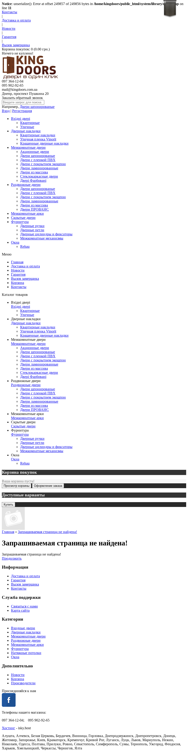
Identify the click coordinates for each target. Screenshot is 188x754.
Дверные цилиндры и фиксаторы (46, 234)
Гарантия (9, 37)
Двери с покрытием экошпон (43, 164)
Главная (17, 262)
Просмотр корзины (16, 485)
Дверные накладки (26, 131)
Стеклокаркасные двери (39, 176)
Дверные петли (32, 230)
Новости (8, 28)
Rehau (25, 246)
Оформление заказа (48, 485)
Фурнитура (20, 222)
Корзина (17, 283)
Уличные (27, 127)
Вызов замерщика (16, 45)
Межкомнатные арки (27, 213)
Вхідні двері (20, 119)
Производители (23, 683)
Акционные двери (34, 152)
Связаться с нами (24, 606)
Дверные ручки (32, 226)
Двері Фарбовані (33, 180)
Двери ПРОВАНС (34, 209)
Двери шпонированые (37, 107)
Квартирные (30, 123)
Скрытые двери (23, 218)
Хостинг (8, 728)
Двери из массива (34, 172)
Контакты (9, 12)
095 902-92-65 (12, 85)
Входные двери (23, 628)
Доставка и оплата (16, 20)
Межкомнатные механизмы (41, 238)
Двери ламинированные (39, 168)
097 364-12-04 (12, 81)
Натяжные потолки (26, 653)
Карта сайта (20, 610)
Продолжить (12, 558)
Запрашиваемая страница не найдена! (47, 532)
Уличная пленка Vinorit (38, 139)
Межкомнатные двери (28, 147)
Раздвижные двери (26, 185)
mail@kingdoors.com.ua (19, 89)
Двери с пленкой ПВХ (37, 160)
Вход (6, 111)
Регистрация (22, 111)
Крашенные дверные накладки (44, 143)
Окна (15, 242)
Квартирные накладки (37, 135)
